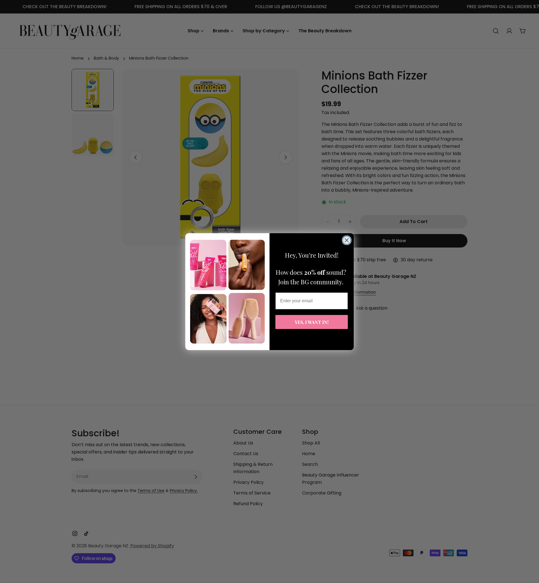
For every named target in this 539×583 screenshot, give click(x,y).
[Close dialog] (346, 240)
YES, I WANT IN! (312, 322)
